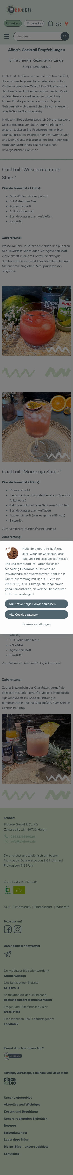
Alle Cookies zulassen (24, 614)
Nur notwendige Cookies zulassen (32, 604)
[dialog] (36, 587)
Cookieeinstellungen (36, 624)
